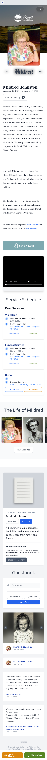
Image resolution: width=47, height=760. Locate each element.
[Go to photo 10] (28, 640)
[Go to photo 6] (22, 640)
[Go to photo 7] (24, 640)
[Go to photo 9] (27, 640)
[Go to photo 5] (21, 640)
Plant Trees (33, 334)
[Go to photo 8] (25, 640)
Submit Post (24, 602)
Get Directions (14, 334)
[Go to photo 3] (18, 640)
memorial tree (33, 224)
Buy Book (26, 521)
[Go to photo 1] (15, 640)
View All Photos (23, 450)
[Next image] (41, 627)
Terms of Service (30, 749)
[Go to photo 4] (19, 640)
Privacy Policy (16, 749)
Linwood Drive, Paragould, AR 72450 (25, 384)
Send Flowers (33, 389)
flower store (31, 228)
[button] (23, 627)
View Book (12, 521)
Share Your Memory (16, 560)
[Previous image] (5, 627)
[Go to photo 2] (16, 640)
